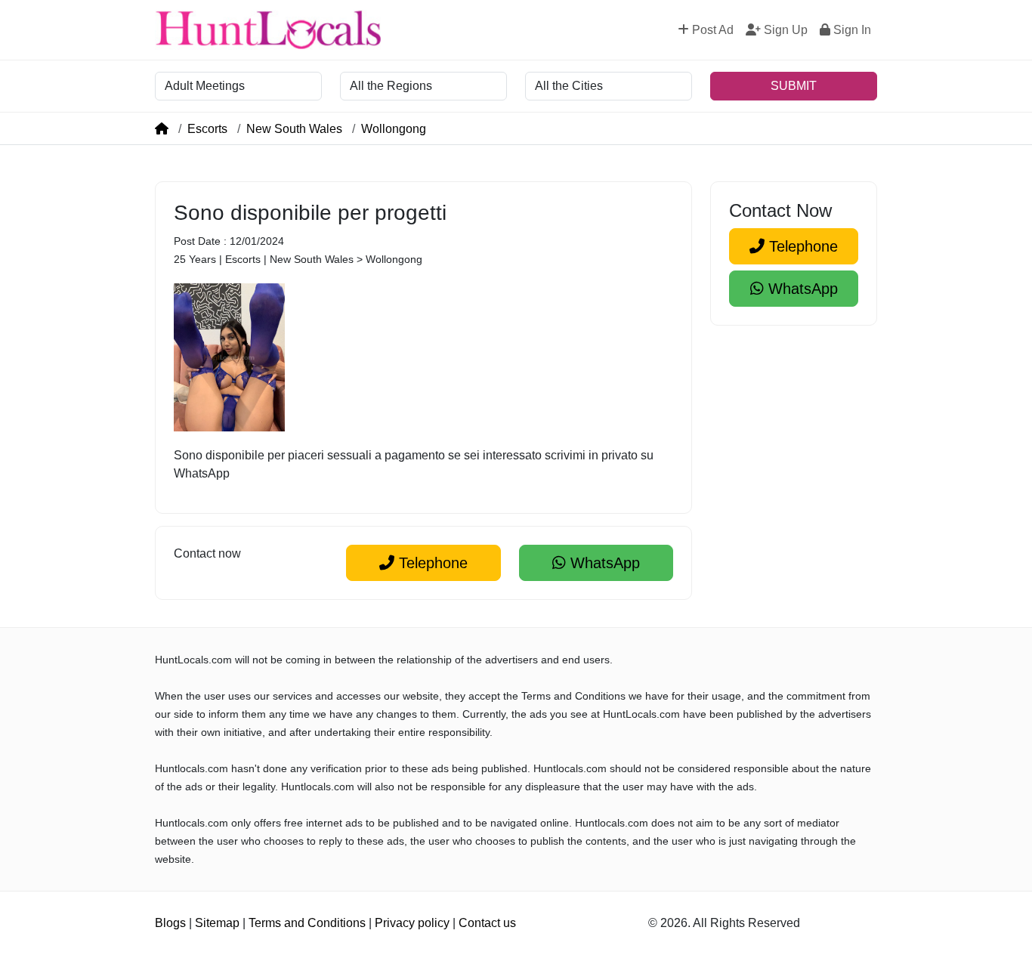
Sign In (850, 29)
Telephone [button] (431, 563)
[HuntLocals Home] (268, 30)
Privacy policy (412, 922)
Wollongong (393, 128)
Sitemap (217, 922)
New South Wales (294, 128)
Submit (794, 85)
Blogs (170, 922)
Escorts (207, 128)
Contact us (487, 922)
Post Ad (711, 29)
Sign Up (784, 29)
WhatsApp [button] (603, 563)
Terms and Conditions (307, 922)
